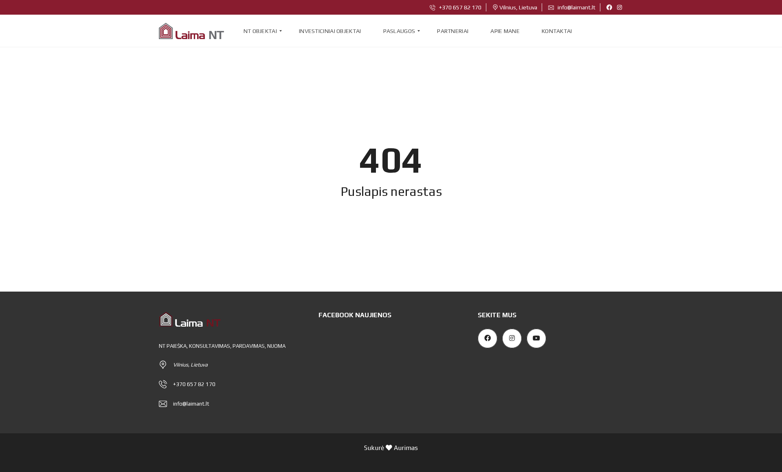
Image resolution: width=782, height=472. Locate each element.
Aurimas (406, 447)
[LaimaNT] (191, 31)
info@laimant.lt (575, 7)
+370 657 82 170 (459, 7)
